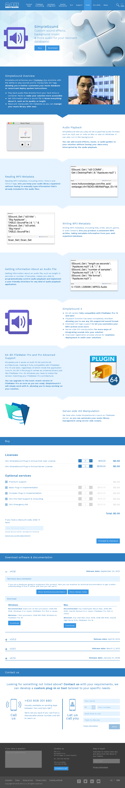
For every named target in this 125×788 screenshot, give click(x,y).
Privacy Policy (41, 780)
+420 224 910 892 (63, 759)
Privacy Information (90, 726)
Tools (88, 5)
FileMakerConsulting (39, 5)
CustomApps (29, 5)
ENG (122, 6)
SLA (71, 5)
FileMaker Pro (40, 80)
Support (79, 5)
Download (14, 623)
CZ (122, 4)
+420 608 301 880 (38, 700)
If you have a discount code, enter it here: (22, 521)
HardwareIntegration (51, 5)
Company (8, 780)
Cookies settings (55, 780)
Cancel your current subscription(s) (18, 536)
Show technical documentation (51, 592)
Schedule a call (61, 768)
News (106, 5)
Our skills (96, 5)
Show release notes (78, 592)
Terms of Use (27, 780)
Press (17, 780)
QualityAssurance (63, 5)
